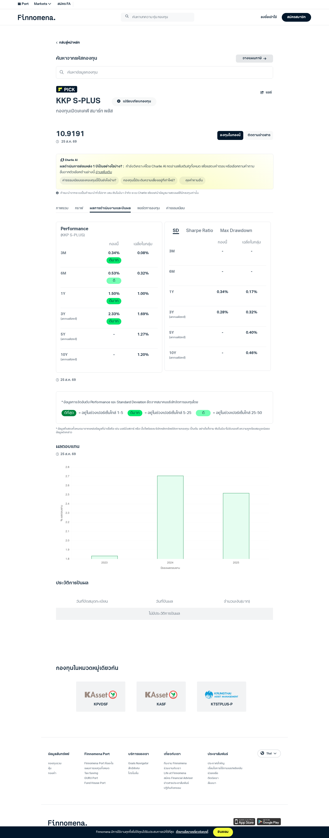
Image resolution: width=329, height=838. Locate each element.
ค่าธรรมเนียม (175, 208)
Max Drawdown (236, 231)
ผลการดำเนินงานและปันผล (110, 208)
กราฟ (79, 208)
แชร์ (269, 92)
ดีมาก (114, 260)
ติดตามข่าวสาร (259, 135)
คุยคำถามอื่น (194, 180)
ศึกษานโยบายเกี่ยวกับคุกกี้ (192, 832)
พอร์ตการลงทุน (148, 208)
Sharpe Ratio (199, 231)
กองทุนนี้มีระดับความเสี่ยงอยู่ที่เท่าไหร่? (149, 180)
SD (176, 231)
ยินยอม (223, 832)
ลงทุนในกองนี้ (230, 135)
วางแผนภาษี (252, 58)
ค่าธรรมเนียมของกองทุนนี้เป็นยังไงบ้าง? (89, 180)
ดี (114, 281)
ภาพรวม (62, 208)
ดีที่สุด (69, 413)
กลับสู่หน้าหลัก (69, 42)
